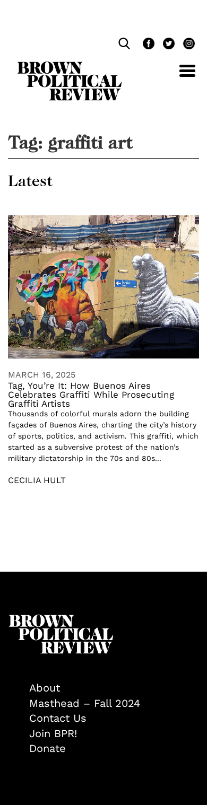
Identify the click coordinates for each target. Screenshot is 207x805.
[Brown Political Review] (69, 66)
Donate (47, 748)
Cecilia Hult (37, 480)
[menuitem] (114, 688)
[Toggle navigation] (179, 76)
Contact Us (58, 718)
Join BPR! (53, 733)
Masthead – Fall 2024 (84, 703)
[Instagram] (186, 44)
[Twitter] (168, 44)
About (44, 687)
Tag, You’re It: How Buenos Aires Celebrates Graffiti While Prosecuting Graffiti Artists (91, 394)
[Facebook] (147, 44)
